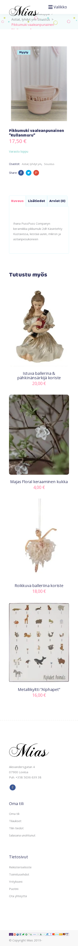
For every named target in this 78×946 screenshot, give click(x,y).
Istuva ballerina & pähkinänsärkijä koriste (39, 376)
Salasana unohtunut (22, 835)
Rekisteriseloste (20, 867)
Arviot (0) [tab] (57, 201)
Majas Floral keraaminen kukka (39, 481)
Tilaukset (15, 821)
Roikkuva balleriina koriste (39, 585)
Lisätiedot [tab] (36, 201)
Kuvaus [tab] (17, 201)
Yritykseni (15, 882)
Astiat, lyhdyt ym (31, 164)
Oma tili (14, 814)
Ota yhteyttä (18, 896)
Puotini (13, 889)
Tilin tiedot (16, 828)
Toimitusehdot (19, 874)
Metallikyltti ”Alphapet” (39, 689)
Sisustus (43, 19)
